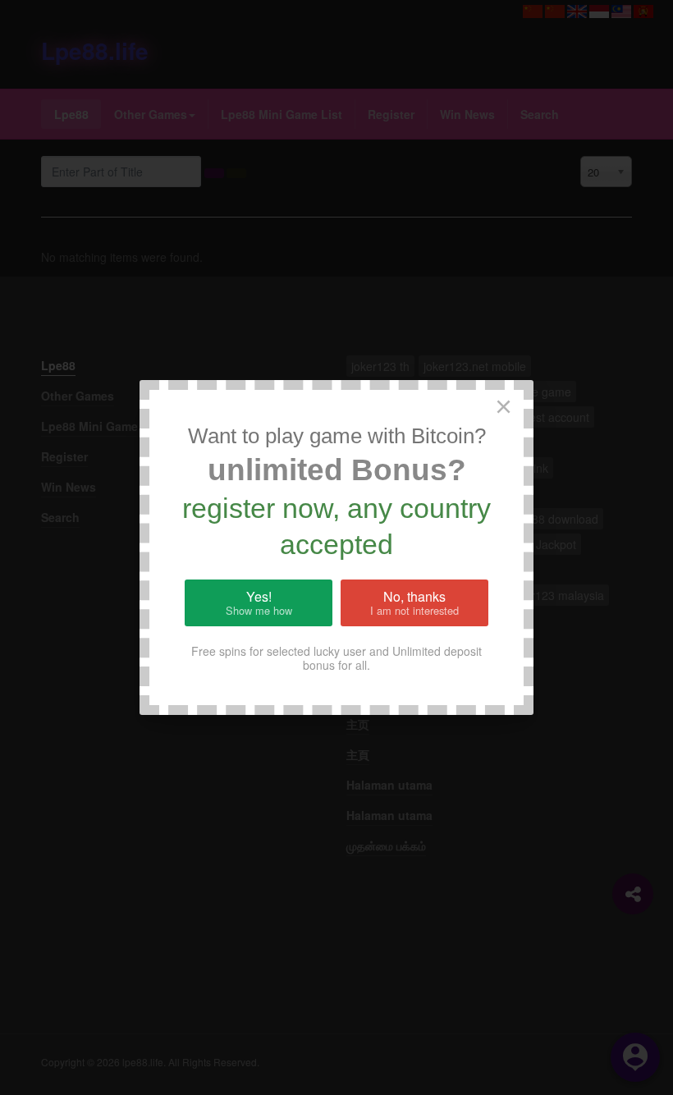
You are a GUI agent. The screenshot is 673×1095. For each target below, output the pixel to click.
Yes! (259, 602)
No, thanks (414, 602)
